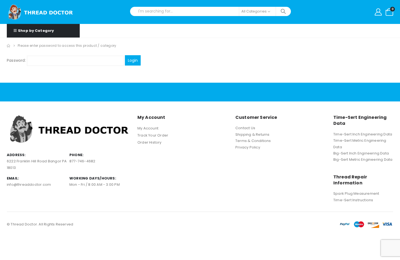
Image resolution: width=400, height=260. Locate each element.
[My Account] (378, 12)
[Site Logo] (41, 12)
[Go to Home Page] (8, 45)
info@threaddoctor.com (29, 184)
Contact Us (245, 128)
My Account (147, 128)
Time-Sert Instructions (353, 200)
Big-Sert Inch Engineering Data (361, 153)
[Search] (283, 11)
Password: (17, 60)
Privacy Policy (247, 147)
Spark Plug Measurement (356, 193)
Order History (149, 142)
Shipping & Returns (252, 134)
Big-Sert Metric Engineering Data (362, 159)
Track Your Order (152, 135)
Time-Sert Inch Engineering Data (362, 134)
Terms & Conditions (253, 140)
